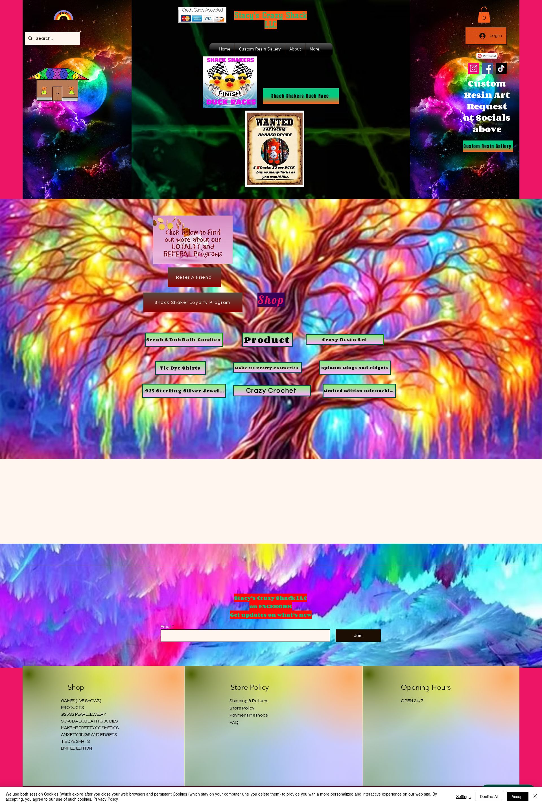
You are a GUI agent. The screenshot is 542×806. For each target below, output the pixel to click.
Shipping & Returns (249, 701)
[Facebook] (487, 68)
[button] (484, 15)
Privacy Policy (105, 799)
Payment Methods (249, 715)
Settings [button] (463, 796)
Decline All (489, 796)
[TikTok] (501, 68)
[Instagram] (473, 68)
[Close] (535, 796)
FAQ (234, 722)
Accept (518, 796)
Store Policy (242, 708)
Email (166, 626)
